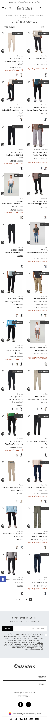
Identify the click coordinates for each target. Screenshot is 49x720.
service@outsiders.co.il (34, 649)
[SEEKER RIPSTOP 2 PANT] (11, 135)
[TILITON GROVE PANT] (11, 233)
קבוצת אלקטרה (35, 638)
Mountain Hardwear (41, 149)
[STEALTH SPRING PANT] (37, 91)
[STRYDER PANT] (37, 135)
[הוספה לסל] (28, 51)
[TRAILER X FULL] (37, 424)
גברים (34, 15)
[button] (3, 579)
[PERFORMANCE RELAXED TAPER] (11, 184)
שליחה (7, 628)
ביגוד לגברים (27, 15)
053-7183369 (23, 696)
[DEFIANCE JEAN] (37, 563)
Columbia (44, 56)
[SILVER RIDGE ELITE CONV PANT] (11, 282)
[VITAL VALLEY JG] (37, 184)
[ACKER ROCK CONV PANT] (37, 282)
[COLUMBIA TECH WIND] (11, 91)
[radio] (46, 75)
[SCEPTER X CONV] (11, 471)
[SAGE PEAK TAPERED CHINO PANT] (11, 42)
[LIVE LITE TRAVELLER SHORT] (37, 331)
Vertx (46, 531)
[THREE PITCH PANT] (11, 563)
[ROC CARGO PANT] (11, 517)
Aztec (46, 394)
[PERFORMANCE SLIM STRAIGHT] (37, 233)
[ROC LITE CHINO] (37, 42)
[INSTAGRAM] (28, 704)
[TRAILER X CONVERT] (37, 380)
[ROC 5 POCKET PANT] (37, 471)
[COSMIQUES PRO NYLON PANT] (11, 331)
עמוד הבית (40, 15)
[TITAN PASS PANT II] (11, 424)
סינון (42, 27)
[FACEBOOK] (20, 704)
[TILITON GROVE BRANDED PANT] (11, 380)
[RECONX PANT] (37, 517)
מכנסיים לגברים (16, 15)
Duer (21, 198)
